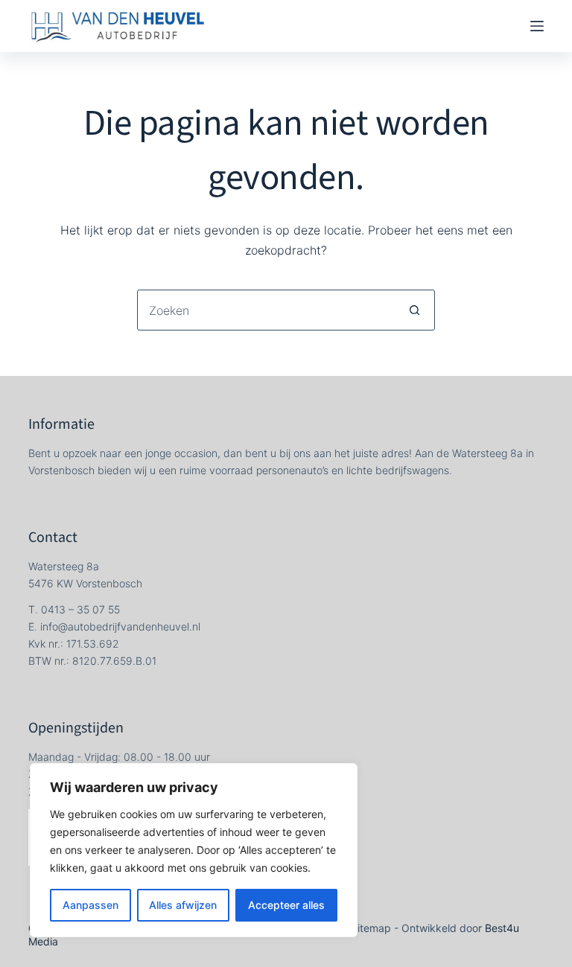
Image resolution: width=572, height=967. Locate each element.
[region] (194, 850)
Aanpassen (90, 905)
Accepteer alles (286, 905)
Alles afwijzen (183, 905)
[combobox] (266, 310)
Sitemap (371, 928)
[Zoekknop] (414, 310)
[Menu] (537, 26)
